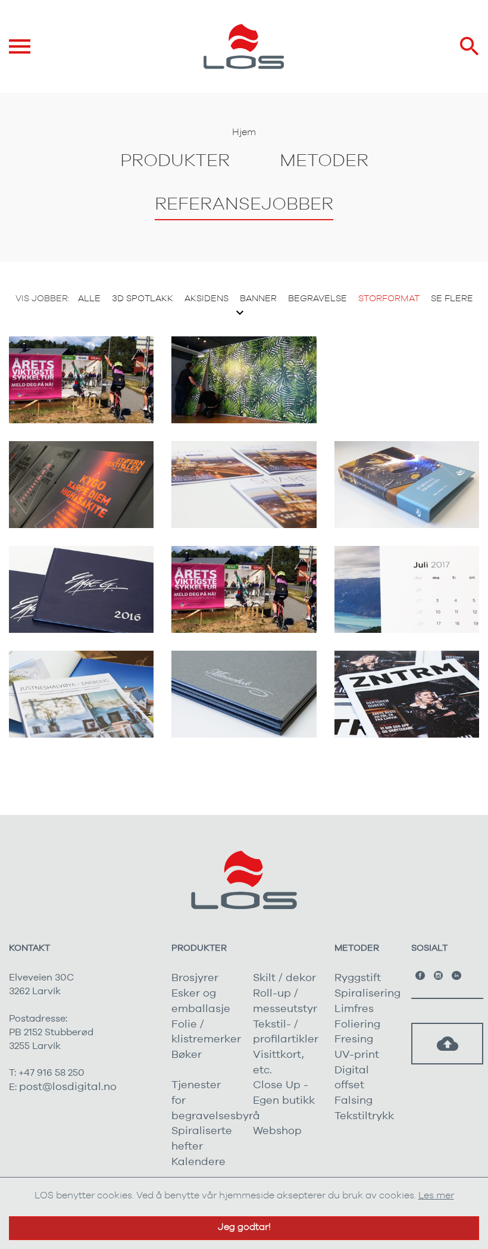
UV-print (356, 1055)
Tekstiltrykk (364, 1116)
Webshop (277, 1131)
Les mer (436, 1195)
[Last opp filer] (447, 1043)
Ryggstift (357, 978)
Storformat (389, 298)
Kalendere (198, 1162)
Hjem (244, 132)
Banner (258, 298)
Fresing (353, 1039)
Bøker (186, 1055)
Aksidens (206, 298)
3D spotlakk (142, 298)
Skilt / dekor (284, 978)
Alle (89, 298)
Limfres (354, 1009)
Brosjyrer (194, 978)
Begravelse (317, 298)
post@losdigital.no (68, 1087)
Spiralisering (367, 993)
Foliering (357, 1024)
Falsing (353, 1100)
